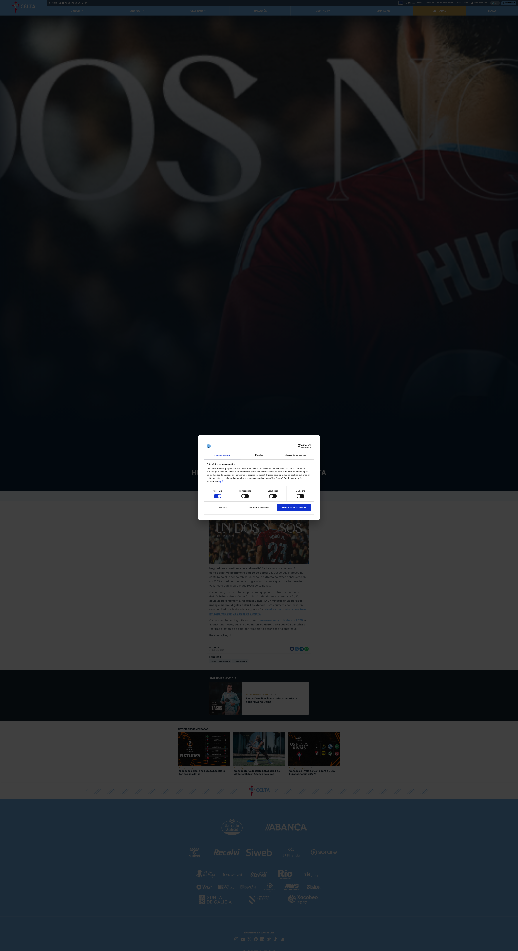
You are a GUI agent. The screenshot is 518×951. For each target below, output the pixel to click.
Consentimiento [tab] (222, 455)
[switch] (245, 496)
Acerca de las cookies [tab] (295, 455)
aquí (220, 481)
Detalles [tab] (259, 455)
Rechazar (223, 507)
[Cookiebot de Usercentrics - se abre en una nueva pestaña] (299, 446)
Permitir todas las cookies (294, 507)
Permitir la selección (259, 507)
